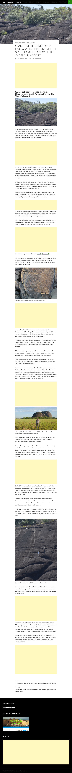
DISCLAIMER (46, 2)
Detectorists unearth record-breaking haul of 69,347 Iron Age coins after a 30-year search (35, 689)
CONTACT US (54, 2)
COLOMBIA (18, 42)
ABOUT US (31, 2)
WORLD (37, 2)
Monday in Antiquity (43, 254)
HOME (25, 2)
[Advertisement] (36, 75)
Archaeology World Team (33, 58)
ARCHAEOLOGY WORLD (12, 2)
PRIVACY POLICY (63, 2)
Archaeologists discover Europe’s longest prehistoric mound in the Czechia (35, 682)
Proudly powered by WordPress (19, 771)
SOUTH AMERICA (25, 42)
